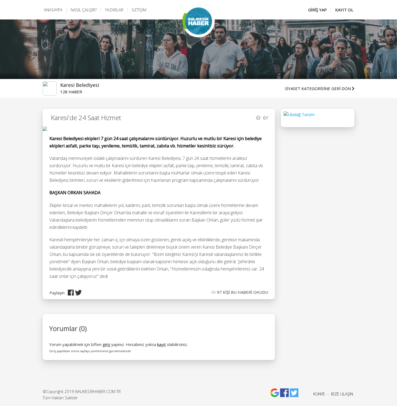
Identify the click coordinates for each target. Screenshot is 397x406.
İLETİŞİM (139, 9)
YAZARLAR (114, 9)
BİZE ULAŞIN (342, 394)
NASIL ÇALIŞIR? (84, 9)
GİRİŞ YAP (317, 9)
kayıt (161, 344)
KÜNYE (319, 394)
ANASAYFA (53, 9)
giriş (106, 344)
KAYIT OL (344, 9)
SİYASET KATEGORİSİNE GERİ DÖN (318, 88)
